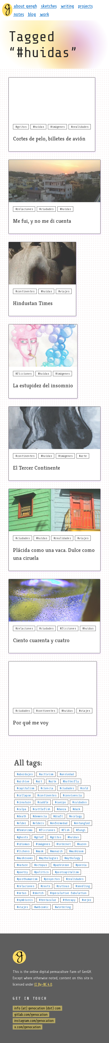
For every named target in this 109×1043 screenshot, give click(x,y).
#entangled (82, 823)
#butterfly (71, 781)
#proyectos (52, 879)
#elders (38, 823)
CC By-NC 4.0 (43, 984)
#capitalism (25, 788)
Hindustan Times (33, 303)
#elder (21, 823)
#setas (21, 893)
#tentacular (47, 900)
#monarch (56, 851)
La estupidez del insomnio (43, 385)
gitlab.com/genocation (31, 1015)
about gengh (25, 6)
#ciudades (67, 788)
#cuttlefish (41, 809)
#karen (82, 844)
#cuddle (42, 802)
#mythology (72, 858)
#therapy (69, 900)
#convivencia (72, 795)
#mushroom (76, 851)
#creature (24, 802)
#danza (61, 809)
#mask (40, 851)
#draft (58, 816)
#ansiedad (67, 774)
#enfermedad (58, 823)
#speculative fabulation (68, 893)
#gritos (55, 837)
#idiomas (23, 844)
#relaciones (25, 886)
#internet (63, 844)
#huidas (73, 837)
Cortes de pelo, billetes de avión (49, 138)
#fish (65, 830)
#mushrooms (25, 858)
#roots (45, 886)
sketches (49, 6)
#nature (22, 865)
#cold (84, 788)
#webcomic (41, 907)
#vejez (86, 900)
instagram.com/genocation (34, 1021)
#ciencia (46, 788)
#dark (76, 809)
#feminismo (25, 830)
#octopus (40, 865)
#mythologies (48, 858)
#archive (23, 781)
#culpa (21, 809)
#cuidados (79, 802)
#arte (52, 781)
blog (32, 14)
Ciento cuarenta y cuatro (41, 640)
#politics (41, 872)
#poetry (22, 872)
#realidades (74, 879)
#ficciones (47, 830)
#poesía (81, 865)
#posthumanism (27, 879)
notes (19, 14)
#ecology (75, 816)
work (44, 14)
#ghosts (22, 837)
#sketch (38, 893)
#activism (46, 774)
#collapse (24, 795)
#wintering (63, 907)
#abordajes (25, 774)
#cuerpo (60, 802)
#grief (39, 837)
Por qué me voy (30, 722)
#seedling (82, 886)
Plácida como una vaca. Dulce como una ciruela (54, 554)
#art (39, 781)
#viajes (22, 907)
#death (21, 816)
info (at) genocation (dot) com (37, 1008)
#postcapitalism (67, 872)
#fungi (80, 830)
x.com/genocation (27, 1027)
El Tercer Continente (36, 468)
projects (85, 6)
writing (67, 6)
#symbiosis (25, 900)
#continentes (46, 795)
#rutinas (62, 886)
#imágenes (43, 844)
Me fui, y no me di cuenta (42, 221)
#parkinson (61, 865)
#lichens (23, 851)
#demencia (40, 816)
